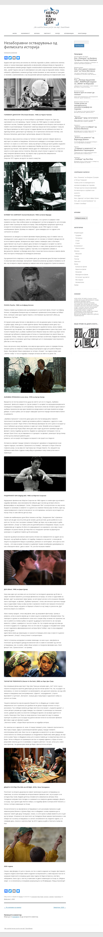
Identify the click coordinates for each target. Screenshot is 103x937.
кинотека (94, 304)
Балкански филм (81, 267)
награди (96, 306)
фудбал (84, 314)
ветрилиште (89, 300)
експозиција (78, 303)
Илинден (77, 196)
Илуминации (69, 33)
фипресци (77, 314)
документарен (85, 301)
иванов (85, 303)
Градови (78, 235)
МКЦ (85, 298)
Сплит (95, 298)
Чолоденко (57, 897)
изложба (91, 303)
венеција (82, 300)
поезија (81, 307)
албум (76, 300)
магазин (83, 306)
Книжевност (25, 33)
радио (81, 308)
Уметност (47, 33)
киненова (87, 304)
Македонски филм (81, 274)
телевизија (78, 311)
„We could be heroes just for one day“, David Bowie (18, 928)
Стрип (77, 243)
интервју (77, 304)
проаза (86, 307)
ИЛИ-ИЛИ (77, 298)
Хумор (76, 285)
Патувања (78, 238)
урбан (89, 311)
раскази (91, 308)
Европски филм (80, 269)
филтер (90, 313)
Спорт (77, 241)
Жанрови (78, 272)
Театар (76, 259)
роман (84, 310)
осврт (76, 307)
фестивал (94, 311)
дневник (77, 301)
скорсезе (34, 897)
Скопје (57, 33)
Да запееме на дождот (12, 907)
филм (76, 313)
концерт (77, 306)
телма (84, 311)
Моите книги (79, 248)
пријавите (15, 917)
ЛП (83, 298)
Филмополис (79, 282)
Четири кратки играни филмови (85, 188)
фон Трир (40, 897)
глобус (96, 300)
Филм (15, 33)
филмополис (82, 313)
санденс (89, 310)
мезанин (90, 306)
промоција (93, 307)
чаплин (51, 897)
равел (76, 308)
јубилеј (96, 314)
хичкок (46, 897)
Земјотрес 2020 (60, 907)
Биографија (82, 33)
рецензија (77, 310)
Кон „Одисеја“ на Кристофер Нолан (86, 198)
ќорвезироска (79, 315)
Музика (37, 33)
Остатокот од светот (82, 277)
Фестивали (79, 280)
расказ (85, 308)
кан (82, 304)
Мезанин (78, 254)
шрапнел (90, 314)
